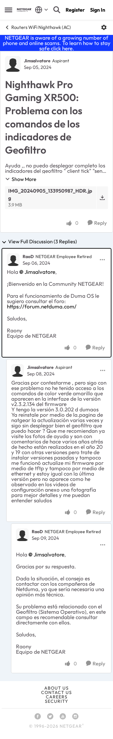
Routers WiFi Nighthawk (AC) (41, 27)
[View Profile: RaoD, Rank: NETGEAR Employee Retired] (13, 259)
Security (56, 701)
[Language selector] (41, 9)
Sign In (97, 10)
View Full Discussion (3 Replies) (42, 242)
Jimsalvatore (37, 61)
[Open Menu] (104, 27)
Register (75, 10)
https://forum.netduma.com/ (42, 306)
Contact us (56, 692)
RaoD (28, 256)
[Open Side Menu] (8, 9)
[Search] (57, 10)
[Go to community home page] (24, 10)
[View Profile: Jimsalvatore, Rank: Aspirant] (13, 64)
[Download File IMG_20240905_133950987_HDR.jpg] (102, 197)
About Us (56, 688)
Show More (24, 179)
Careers (56, 697)
